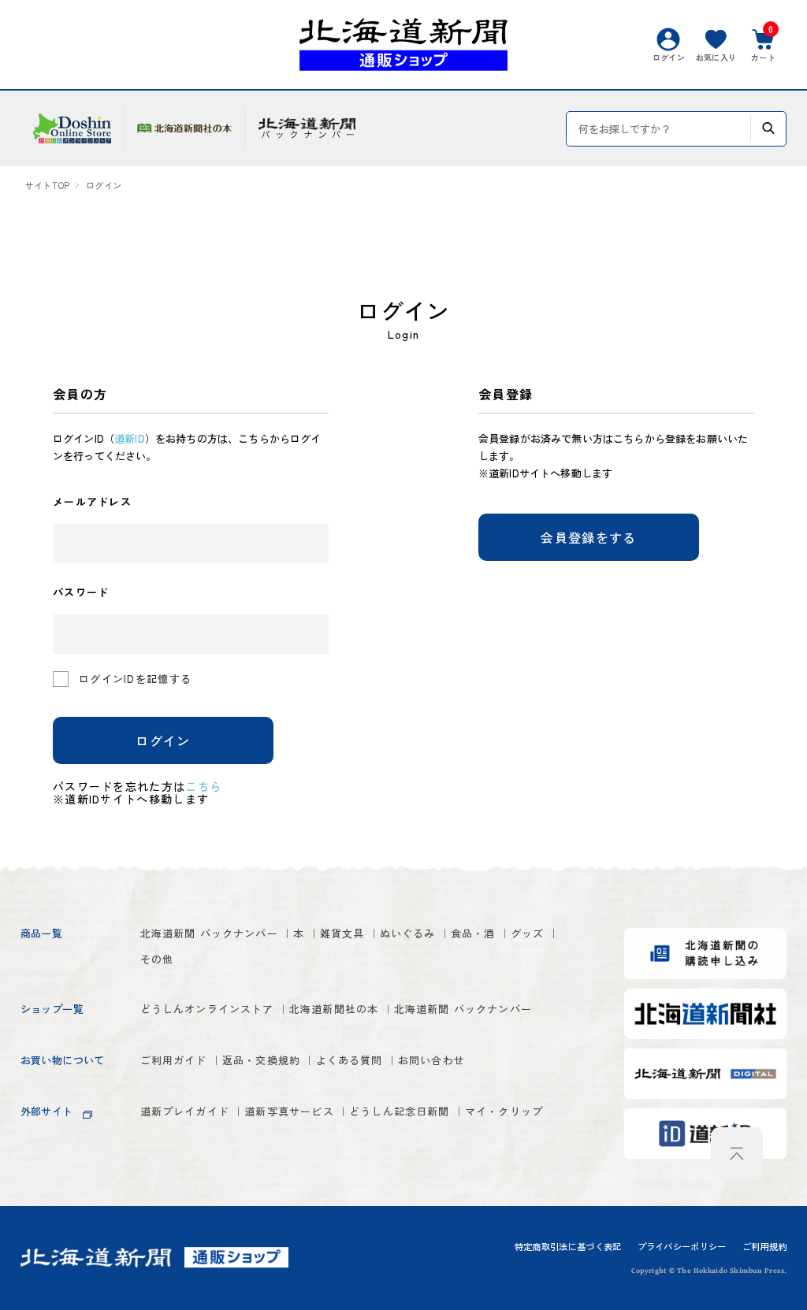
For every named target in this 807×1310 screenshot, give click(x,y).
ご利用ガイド (173, 1060)
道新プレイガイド (184, 1111)
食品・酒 (473, 933)
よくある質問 (349, 1060)
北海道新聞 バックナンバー (209, 933)
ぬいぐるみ (408, 933)
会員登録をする (588, 537)
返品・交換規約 (261, 1060)
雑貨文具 (342, 933)
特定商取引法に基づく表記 (568, 1246)
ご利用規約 (764, 1246)
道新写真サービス (288, 1111)
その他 (157, 959)
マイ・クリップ (504, 1111)
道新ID (129, 438)
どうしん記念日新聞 (399, 1111)
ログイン (163, 740)
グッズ (528, 933)
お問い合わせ (431, 1060)
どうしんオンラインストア (207, 1009)
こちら (203, 786)
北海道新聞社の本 (333, 1009)
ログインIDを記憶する (135, 678)
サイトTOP (47, 185)
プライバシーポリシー (682, 1246)
